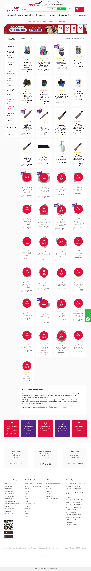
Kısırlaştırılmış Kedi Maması (12, 504)
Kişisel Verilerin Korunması (73, 507)
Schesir (27, 514)
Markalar (63, 15)
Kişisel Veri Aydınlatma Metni (74, 505)
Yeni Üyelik (49, 491)
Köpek (18, 15)
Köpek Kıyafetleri (10, 79)
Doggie (27, 124)
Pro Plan (27, 489)
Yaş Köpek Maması (9, 494)
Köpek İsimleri (8, 486)
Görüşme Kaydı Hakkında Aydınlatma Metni (73, 489)
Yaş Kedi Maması (9, 496)
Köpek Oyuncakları (10, 56)
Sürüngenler (41, 15)
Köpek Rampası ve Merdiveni (10, 113)
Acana (27, 491)
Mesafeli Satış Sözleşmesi (73, 515)
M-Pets (27, 59)
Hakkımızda (69, 522)
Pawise (78, 91)
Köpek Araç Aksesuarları (10, 90)
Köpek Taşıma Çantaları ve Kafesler (11, 62)
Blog (70, 15)
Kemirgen (52, 15)
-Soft (36, 568)
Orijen (26, 494)
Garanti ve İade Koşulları (73, 517)
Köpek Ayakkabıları (10, 84)
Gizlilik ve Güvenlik (71, 520)
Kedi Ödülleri (8, 511)
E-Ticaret (40, 568)
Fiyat (8, 134)
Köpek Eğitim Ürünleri (10, 107)
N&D (26, 496)
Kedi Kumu (7, 506)
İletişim (47, 486)
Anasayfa (48, 489)
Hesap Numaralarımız (52, 499)
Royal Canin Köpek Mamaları (33, 484)
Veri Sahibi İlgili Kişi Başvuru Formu (76, 484)
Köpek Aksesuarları (9, 501)
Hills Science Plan (30, 504)
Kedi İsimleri (7, 484)
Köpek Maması (8, 491)
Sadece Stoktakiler (12, 39)
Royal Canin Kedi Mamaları (33, 486)
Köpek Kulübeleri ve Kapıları (11, 73)
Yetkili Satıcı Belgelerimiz (53, 484)
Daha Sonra (52, 9)
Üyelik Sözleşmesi (71, 512)
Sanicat (27, 511)
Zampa (27, 186)
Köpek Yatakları (11, 68)
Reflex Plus (28, 509)
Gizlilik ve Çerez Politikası (73, 502)
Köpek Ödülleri (8, 514)
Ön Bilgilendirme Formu (73, 486)
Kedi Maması (8, 489)
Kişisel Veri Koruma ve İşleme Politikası (74, 496)
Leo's (26, 499)
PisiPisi (27, 506)
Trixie (44, 156)
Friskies (27, 501)
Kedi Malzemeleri (9, 499)
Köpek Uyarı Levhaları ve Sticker (10, 101)
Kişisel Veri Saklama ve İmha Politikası (74, 493)
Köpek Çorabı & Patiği (11, 95)
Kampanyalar (80, 15)
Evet (61, 9)
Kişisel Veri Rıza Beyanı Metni (74, 500)
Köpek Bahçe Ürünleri (11, 120)
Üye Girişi (48, 494)
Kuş (32, 15)
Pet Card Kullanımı (71, 525)
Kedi (10, 15)
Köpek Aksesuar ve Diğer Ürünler (11, 51)
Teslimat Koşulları (71, 510)
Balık (25, 15)
